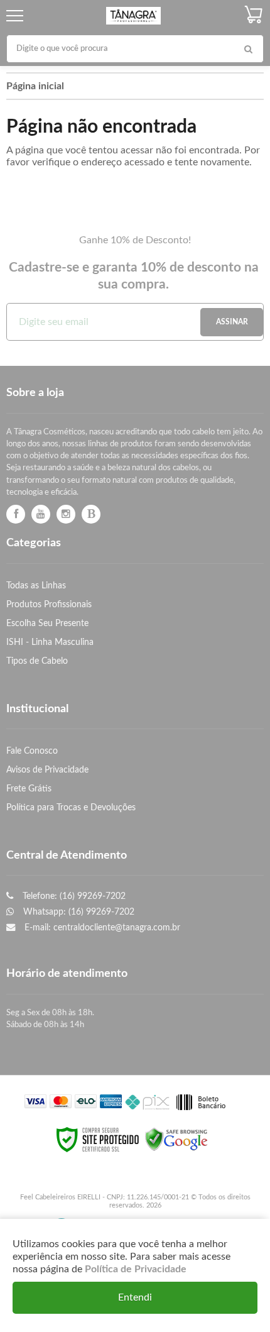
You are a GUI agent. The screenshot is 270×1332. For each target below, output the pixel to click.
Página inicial (35, 86)
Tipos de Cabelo (37, 661)
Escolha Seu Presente (47, 623)
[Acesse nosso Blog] (91, 514)
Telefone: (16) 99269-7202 (73, 896)
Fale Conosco (32, 751)
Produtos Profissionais (49, 604)
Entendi (135, 1297)
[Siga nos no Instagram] (66, 514)
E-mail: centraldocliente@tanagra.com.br (101, 927)
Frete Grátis (28, 788)
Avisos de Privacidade (47, 769)
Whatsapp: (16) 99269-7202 (77, 911)
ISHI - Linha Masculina (50, 642)
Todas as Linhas (36, 585)
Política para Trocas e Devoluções (71, 807)
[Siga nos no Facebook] (15, 514)
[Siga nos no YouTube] (40, 514)
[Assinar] (231, 322)
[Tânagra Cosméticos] (133, 16)
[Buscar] (248, 49)
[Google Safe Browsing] (176, 1139)
